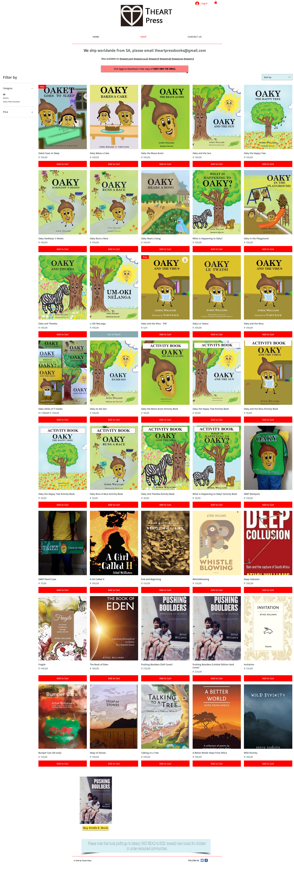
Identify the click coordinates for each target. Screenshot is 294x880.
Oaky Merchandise (11, 101)
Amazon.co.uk (141, 58)
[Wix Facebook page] (206, 860)
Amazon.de (165, 58)
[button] (215, 2)
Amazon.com (126, 58)
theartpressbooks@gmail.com (180, 50)
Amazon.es (177, 58)
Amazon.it (189, 58)
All (4, 94)
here (121, 68)
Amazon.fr (154, 58)
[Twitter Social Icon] (202, 860)
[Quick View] (114, 117)
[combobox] (277, 77)
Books (6, 98)
